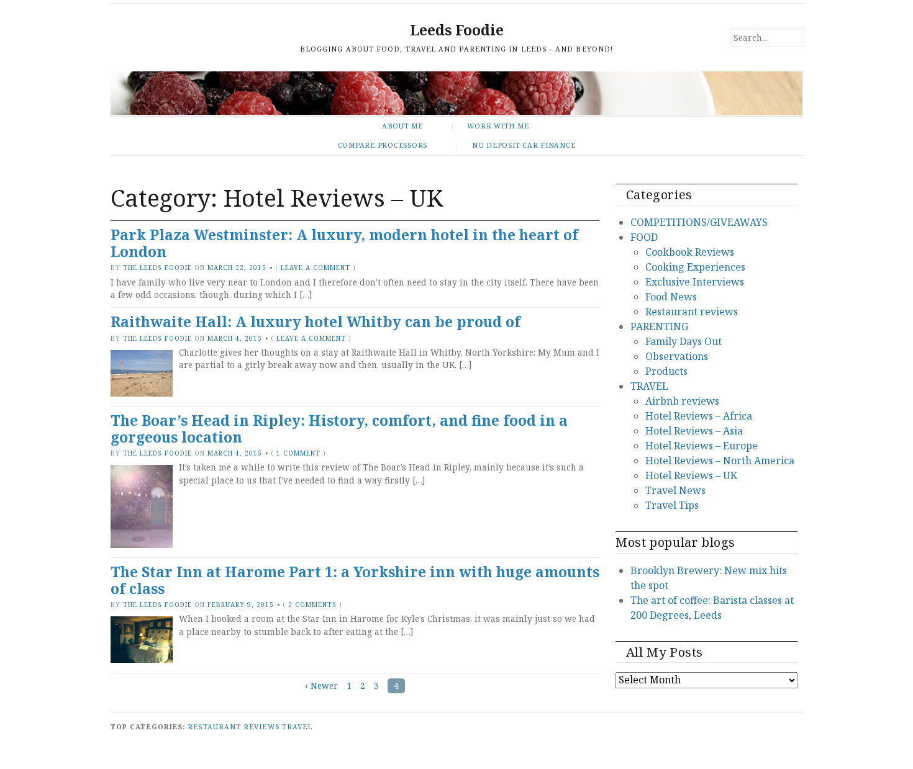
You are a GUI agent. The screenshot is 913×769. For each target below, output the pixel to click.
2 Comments (312, 604)
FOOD (644, 237)
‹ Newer (321, 685)
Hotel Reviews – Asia (694, 431)
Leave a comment (315, 267)
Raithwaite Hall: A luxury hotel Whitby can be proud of (315, 321)
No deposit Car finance (524, 145)
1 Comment (298, 453)
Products (666, 371)
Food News (671, 297)
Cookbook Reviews (689, 252)
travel (297, 726)
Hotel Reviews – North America (719, 460)
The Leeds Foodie (157, 267)
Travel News (675, 490)
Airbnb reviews (682, 401)
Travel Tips (672, 505)
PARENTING (659, 326)
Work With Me (498, 125)
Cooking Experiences (695, 267)
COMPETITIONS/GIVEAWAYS (699, 222)
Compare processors (383, 145)
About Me (402, 125)
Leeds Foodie (457, 30)
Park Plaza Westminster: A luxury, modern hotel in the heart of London (344, 243)
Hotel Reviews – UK (691, 475)
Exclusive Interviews (694, 282)
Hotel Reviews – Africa (698, 416)
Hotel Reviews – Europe (701, 445)
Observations (676, 356)
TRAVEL (649, 386)
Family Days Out (683, 341)
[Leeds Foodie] (456, 92)
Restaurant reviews (691, 311)
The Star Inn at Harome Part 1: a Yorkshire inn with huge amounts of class (355, 580)
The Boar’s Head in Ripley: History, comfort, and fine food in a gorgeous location (339, 429)
